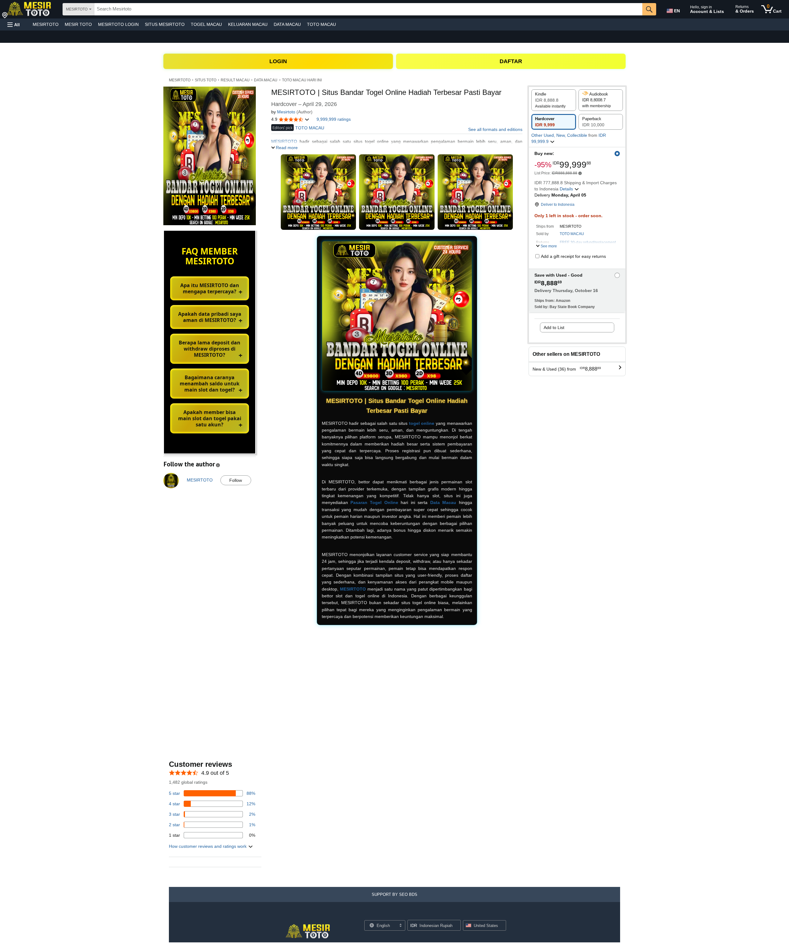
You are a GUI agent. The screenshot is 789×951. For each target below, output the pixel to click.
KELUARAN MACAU (248, 24)
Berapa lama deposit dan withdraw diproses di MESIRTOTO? (209, 348)
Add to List (554, 327)
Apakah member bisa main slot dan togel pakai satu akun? (209, 418)
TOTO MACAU (321, 24)
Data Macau (443, 502)
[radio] (554, 100)
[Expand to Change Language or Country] (400, 925)
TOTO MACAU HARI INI (302, 80)
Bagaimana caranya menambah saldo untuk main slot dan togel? (209, 383)
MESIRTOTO (46, 24)
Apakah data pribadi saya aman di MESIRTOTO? (209, 317)
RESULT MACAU (235, 80)
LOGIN (278, 61)
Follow (235, 480)
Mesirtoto (286, 111)
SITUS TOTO (205, 80)
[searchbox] (368, 9)
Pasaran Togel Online (374, 502)
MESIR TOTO (78, 24)
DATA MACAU (287, 24)
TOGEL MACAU (206, 24)
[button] (13, 24)
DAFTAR (511, 61)
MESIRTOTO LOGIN (118, 24)
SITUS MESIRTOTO (165, 24)
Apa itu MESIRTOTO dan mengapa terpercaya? (209, 288)
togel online (422, 423)
